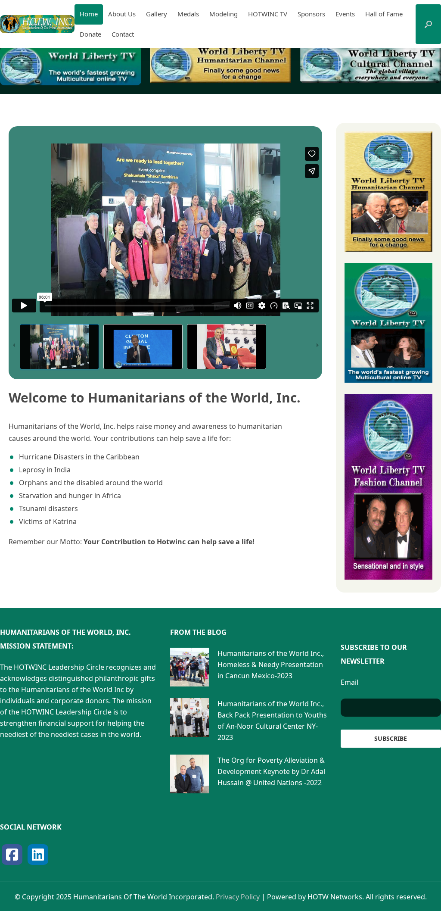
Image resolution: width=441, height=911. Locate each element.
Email (349, 682)
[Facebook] (12, 854)
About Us (122, 13)
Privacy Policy (238, 897)
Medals (188, 13)
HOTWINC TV (267, 13)
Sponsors (311, 13)
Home (89, 13)
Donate (90, 34)
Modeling (223, 13)
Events (345, 13)
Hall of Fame (384, 13)
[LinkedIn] (38, 854)
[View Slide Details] (70, 65)
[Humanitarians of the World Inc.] (37, 24)
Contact (123, 34)
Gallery (156, 13)
